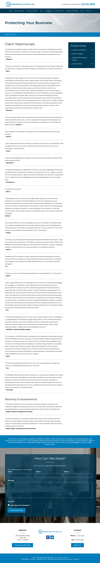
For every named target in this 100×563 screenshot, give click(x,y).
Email (38, 472)
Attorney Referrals (72, 11)
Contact (88, 11)
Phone (66, 472)
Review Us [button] (77, 545)
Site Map (33, 559)
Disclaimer (11, 501)
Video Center (59, 11)
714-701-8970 (88, 4)
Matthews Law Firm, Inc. (45, 557)
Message (11, 480)
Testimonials (48, 11)
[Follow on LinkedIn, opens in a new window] (52, 537)
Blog (82, 11)
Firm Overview (19, 11)
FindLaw (76, 559)
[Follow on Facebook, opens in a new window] (48, 537)
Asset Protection (77, 64)
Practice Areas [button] (32, 11)
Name (10, 472)
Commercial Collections (79, 50)
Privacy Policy (42, 559)
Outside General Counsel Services (79, 59)
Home (10, 11)
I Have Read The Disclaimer (20, 505)
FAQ (41, 11)
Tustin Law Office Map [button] (22, 545)
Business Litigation (77, 54)
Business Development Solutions (59, 559)
